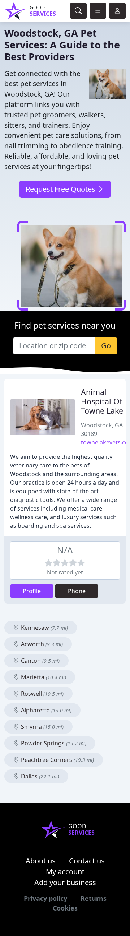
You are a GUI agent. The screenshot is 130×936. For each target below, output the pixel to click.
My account (65, 871)
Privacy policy (45, 898)
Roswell (42, 694)
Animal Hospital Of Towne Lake (102, 401)
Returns (94, 898)
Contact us (87, 861)
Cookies (65, 908)
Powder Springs (53, 743)
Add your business (65, 882)
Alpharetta (46, 710)
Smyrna (42, 727)
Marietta (43, 677)
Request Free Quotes (61, 189)
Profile (32, 591)
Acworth (41, 644)
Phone (77, 591)
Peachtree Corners (57, 760)
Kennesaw (44, 628)
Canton (40, 661)
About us (41, 861)
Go (106, 345)
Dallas (39, 776)
